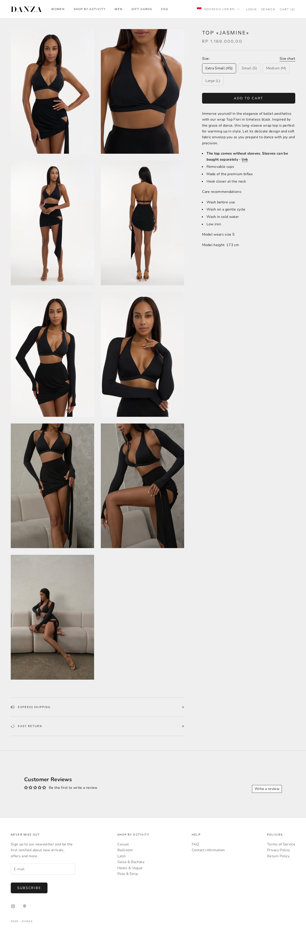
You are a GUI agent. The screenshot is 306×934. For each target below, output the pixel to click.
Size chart (287, 58)
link (245, 159)
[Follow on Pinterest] (24, 906)
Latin (121, 856)
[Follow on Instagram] (13, 906)
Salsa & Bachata (130, 862)
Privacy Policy (278, 850)
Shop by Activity (90, 9)
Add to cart (248, 98)
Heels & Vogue (129, 868)
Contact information (208, 850)
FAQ (164, 9)
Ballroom (125, 850)
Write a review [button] (266, 788)
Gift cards (141, 9)
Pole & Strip (127, 873)
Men (118, 9)
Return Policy (278, 856)
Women (58, 9)
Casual (123, 844)
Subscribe (29, 888)
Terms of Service (281, 844)
